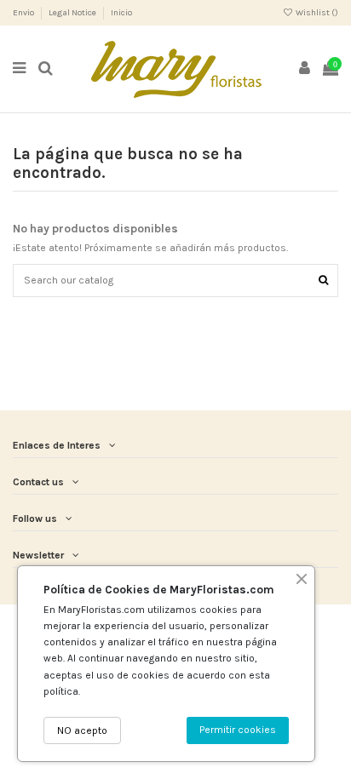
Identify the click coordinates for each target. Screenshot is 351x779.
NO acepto (82, 730)
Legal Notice (73, 13)
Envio (24, 13)
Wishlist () (316, 13)
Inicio (121, 13)
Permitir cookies (237, 730)
